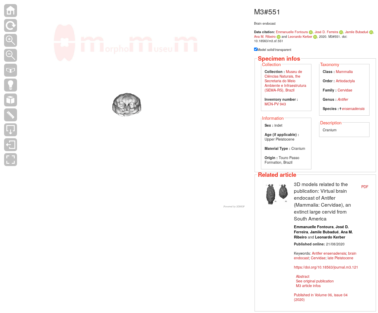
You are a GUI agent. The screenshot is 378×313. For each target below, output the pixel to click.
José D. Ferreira (326, 32)
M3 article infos (308, 285)
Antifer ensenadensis (329, 253)
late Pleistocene (340, 257)
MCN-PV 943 (275, 103)
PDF (364, 186)
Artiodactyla (345, 80)
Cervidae (345, 90)
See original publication (315, 280)
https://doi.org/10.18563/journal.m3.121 (326, 267)
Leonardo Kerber (300, 36)
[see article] (276, 193)
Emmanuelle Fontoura (292, 32)
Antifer (343, 99)
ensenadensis (353, 108)
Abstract (302, 276)
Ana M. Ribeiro (265, 36)
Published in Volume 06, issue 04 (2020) (321, 297)
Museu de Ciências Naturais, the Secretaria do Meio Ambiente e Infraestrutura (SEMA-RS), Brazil (285, 81)
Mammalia (344, 71)
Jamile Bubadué (356, 32)
